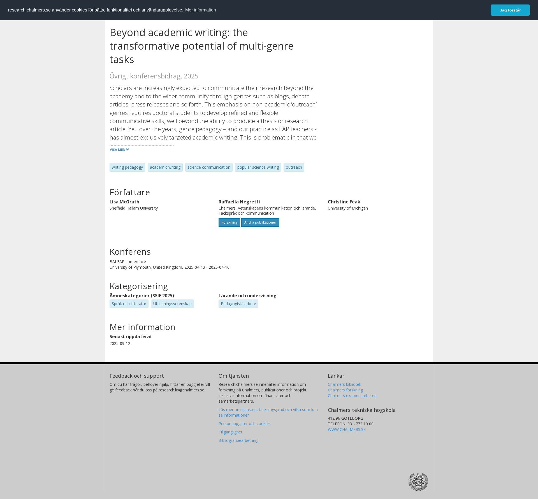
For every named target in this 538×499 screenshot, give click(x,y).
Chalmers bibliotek (344, 384)
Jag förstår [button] (510, 10)
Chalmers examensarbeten (352, 395)
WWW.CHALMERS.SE (347, 429)
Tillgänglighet (230, 432)
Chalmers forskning (345, 390)
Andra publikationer (260, 222)
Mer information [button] (200, 10)
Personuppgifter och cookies (245, 423)
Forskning (229, 222)
